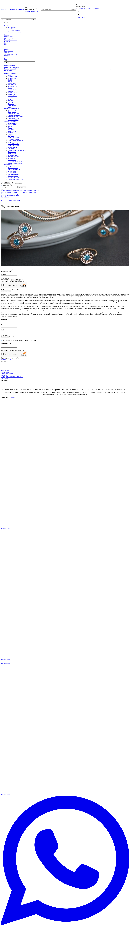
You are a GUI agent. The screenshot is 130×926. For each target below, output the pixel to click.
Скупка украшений (10, 69)
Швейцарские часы (13, 27)
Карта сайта (4, 378)
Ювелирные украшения (15, 32)
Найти (6, 62)
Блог (5, 44)
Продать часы (8, 36)
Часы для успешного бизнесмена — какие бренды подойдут (19, 192)
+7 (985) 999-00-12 (93, 8)
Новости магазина (8, 185)
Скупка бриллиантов (10, 40)
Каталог (6, 25)
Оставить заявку (6, 359)
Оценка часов (8, 38)
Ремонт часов (8, 70)
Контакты (7, 41)
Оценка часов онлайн (31, 11)
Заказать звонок (81, 17)
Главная (6, 35)
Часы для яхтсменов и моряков (10, 195)
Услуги (6, 43)
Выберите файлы (6, 279)
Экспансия (13, 397)
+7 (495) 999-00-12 (81, 8)
